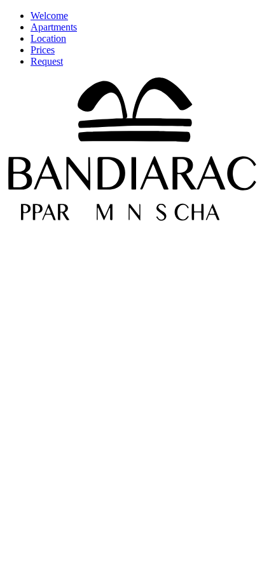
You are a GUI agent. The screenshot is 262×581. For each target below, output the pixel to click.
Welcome (49, 15)
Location (48, 38)
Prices (43, 49)
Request (47, 61)
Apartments (54, 27)
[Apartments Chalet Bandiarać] (131, 217)
